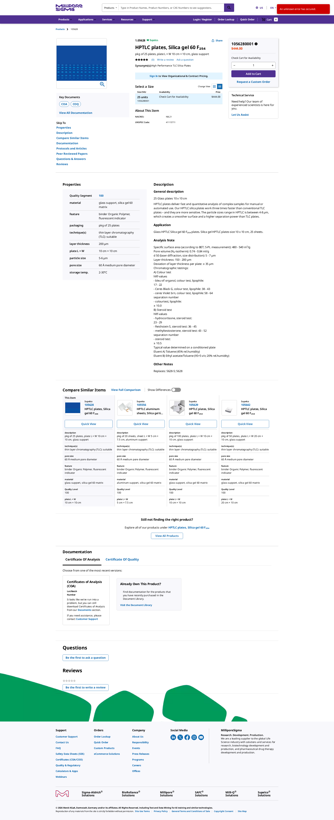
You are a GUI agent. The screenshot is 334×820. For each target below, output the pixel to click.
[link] (73, 736)
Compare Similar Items (72, 138)
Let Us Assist (240, 114)
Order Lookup (226, 19)
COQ (76, 104)
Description (64, 133)
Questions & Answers (71, 159)
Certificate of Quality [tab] (122, 559)
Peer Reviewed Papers (72, 154)
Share (219, 40)
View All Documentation (75, 113)
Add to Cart (253, 74)
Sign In (154, 76)
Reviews (62, 164)
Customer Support (87, 619)
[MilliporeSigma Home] (69, 7)
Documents (84, 610)
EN (272, 7)
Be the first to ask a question (86, 658)
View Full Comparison (126, 390)
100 (101, 196)
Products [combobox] (109, 7)
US (261, 7)
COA (64, 104)
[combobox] (168, 7)
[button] (202, 19)
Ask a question (185, 59)
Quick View (88, 424)
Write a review (165, 59)
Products (60, 29)
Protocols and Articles (71, 148)
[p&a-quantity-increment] (272, 65)
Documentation (67, 143)
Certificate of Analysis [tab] (82, 559)
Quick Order (247, 19)
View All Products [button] (166, 536)
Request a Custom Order (253, 82)
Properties (63, 127)
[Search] (229, 7)
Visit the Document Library (136, 605)
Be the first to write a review (87, 688)
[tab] (63, 29)
